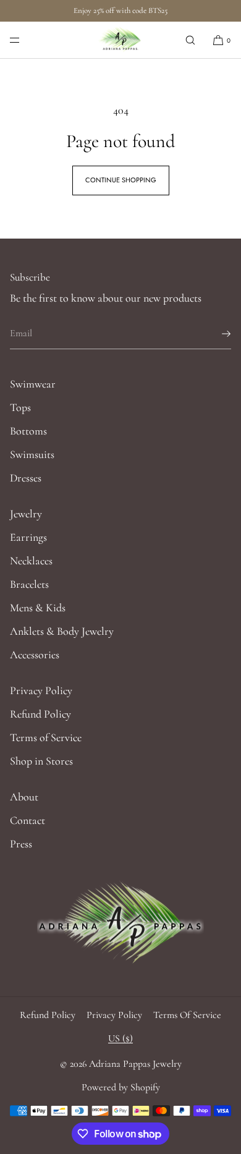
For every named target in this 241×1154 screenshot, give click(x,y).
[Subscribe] (215, 334)
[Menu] (25, 40)
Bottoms (28, 431)
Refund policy (47, 1015)
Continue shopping (120, 180)
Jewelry (26, 513)
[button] (190, 40)
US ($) (120, 1038)
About (24, 797)
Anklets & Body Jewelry (62, 631)
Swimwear (33, 384)
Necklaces (31, 560)
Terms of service (187, 1015)
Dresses (25, 478)
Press (21, 844)
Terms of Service (46, 737)
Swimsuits (32, 454)
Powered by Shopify (121, 1087)
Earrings (28, 537)
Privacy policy (114, 1015)
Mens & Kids (38, 607)
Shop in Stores (41, 761)
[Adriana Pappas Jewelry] (121, 40)
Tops (20, 407)
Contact (27, 820)
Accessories (34, 654)
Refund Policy (40, 714)
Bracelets (29, 584)
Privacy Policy (41, 690)
